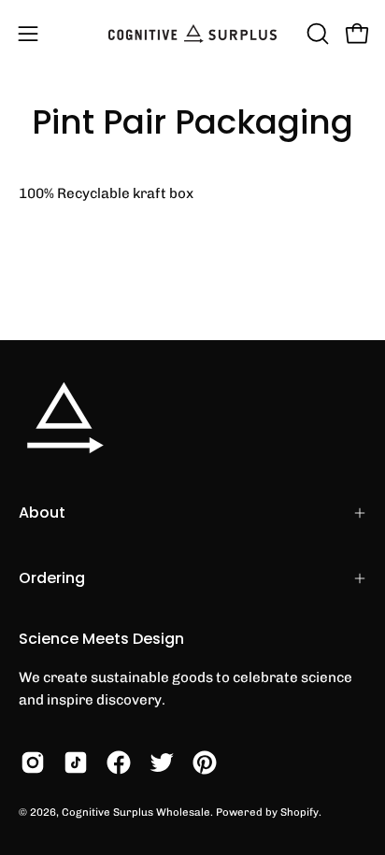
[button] (316, 34)
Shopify (299, 812)
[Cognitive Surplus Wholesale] (192, 33)
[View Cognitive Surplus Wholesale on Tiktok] (76, 762)
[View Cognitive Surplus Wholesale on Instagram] (33, 762)
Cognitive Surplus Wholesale (136, 812)
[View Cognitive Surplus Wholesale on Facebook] (119, 762)
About (42, 512)
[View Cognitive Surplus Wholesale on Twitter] (162, 762)
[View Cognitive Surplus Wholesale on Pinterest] (205, 762)
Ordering (52, 578)
